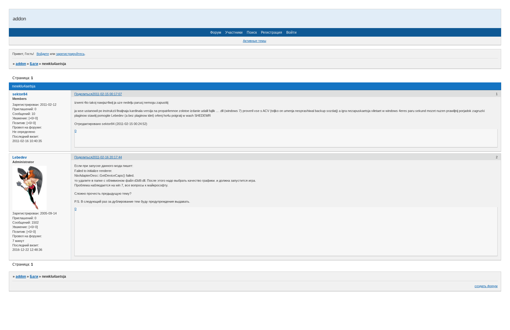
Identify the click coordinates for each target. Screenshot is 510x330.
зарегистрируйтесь (70, 54)
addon (21, 64)
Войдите (43, 54)
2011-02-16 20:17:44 (107, 157)
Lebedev (19, 157)
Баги (34, 64)
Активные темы (254, 41)
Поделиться (83, 94)
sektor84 (19, 94)
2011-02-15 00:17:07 (107, 94)
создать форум (486, 286)
